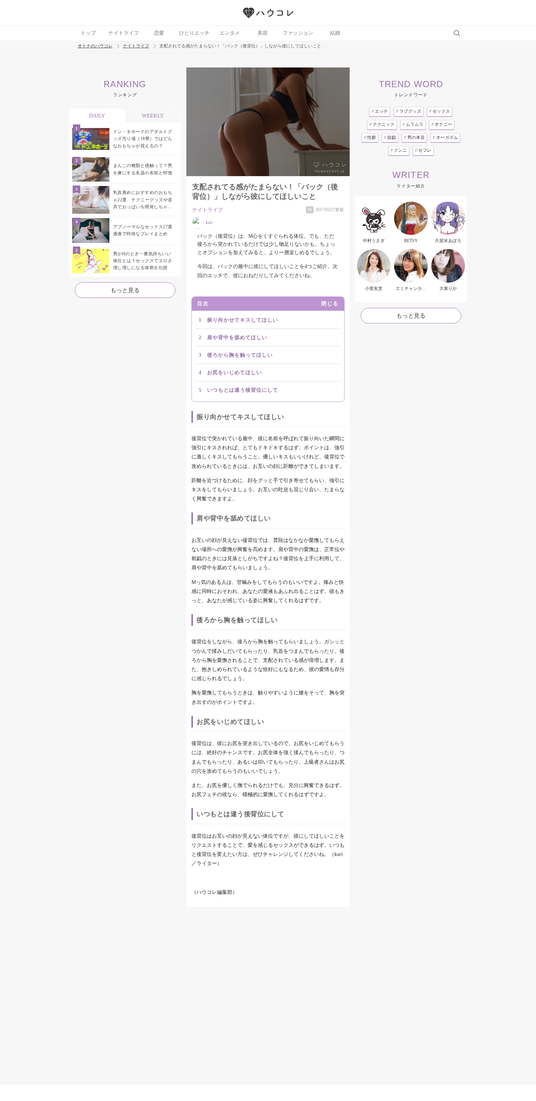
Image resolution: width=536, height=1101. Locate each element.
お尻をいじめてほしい (234, 372)
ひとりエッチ (194, 33)
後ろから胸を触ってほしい (240, 355)
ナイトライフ (123, 33)
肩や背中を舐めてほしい (237, 337)
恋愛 (159, 33)
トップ (88, 33)
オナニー (441, 124)
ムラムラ (413, 124)
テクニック (382, 124)
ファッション (298, 33)
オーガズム (445, 137)
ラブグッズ (408, 111)
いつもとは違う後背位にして (242, 390)
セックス (439, 111)
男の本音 (414, 137)
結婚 (335, 33)
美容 (262, 33)
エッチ (380, 111)
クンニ (399, 150)
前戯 (390, 137)
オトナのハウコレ (95, 46)
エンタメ (230, 33)
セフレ (423, 150)
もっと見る (125, 290)
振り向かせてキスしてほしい (242, 320)
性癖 (370, 137)
